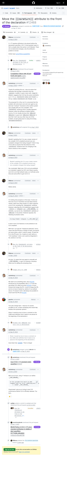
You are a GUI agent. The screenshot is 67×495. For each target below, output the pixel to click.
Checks (36, 32)
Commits (24, 32)
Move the (17, 408)
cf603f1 (38, 408)
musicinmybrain (17, 422)
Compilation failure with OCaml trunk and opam (21, 76)
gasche (10, 299)
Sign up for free (9, 449)
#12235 (32, 281)
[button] (38, 37)
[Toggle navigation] (3, 2)
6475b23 (38, 244)
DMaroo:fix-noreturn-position (52, 26)
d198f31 (38, 60)
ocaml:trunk (36, 26)
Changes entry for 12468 (20, 269)
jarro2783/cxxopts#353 (23, 54)
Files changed (50, 32)
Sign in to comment (24, 452)
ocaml (5, 8)
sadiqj (12, 403)
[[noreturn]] (18, 410)
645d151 (38, 269)
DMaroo (10, 37)
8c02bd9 (38, 322)
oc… (23, 415)
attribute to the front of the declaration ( (19, 413)
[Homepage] (33, 2)
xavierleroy (14, 26)
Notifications (39, 8)
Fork (50, 8)
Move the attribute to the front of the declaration (20, 62)
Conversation (11, 32)
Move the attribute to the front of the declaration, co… (22, 246)
